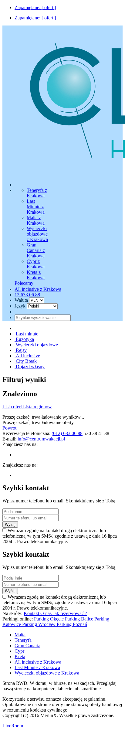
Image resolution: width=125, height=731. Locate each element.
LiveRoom (12, 725)
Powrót (9, 427)
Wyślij (10, 524)
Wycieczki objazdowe (36, 344)
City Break (26, 361)
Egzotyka (24, 339)
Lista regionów (37, 406)
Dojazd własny (30, 366)
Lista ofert (12, 406)
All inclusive (27, 355)
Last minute (26, 333)
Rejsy (21, 350)
